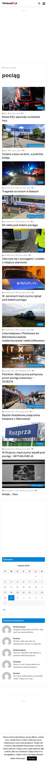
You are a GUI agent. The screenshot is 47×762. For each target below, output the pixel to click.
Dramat (16, 638)
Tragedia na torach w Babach (20, 191)
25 (11, 598)
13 (23, 587)
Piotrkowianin (19, 627)
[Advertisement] (23, 35)
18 (11, 592)
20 (23, 592)
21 (30, 592)
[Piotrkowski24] (10, 3)
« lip (3, 610)
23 (42, 592)
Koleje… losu (10, 494)
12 (17, 587)
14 (30, 587)
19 (17, 592)
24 (5, 598)
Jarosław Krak (9, 188)
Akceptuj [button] (32, 758)
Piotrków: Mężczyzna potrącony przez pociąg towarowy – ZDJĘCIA (22, 378)
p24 (5, 113)
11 (11, 587)
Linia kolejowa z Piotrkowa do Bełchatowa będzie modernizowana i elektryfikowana (23, 337)
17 (5, 592)
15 (36, 587)
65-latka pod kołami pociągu (20, 225)
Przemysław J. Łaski (11, 491)
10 (5, 587)
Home (6, 68)
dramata (17, 662)
